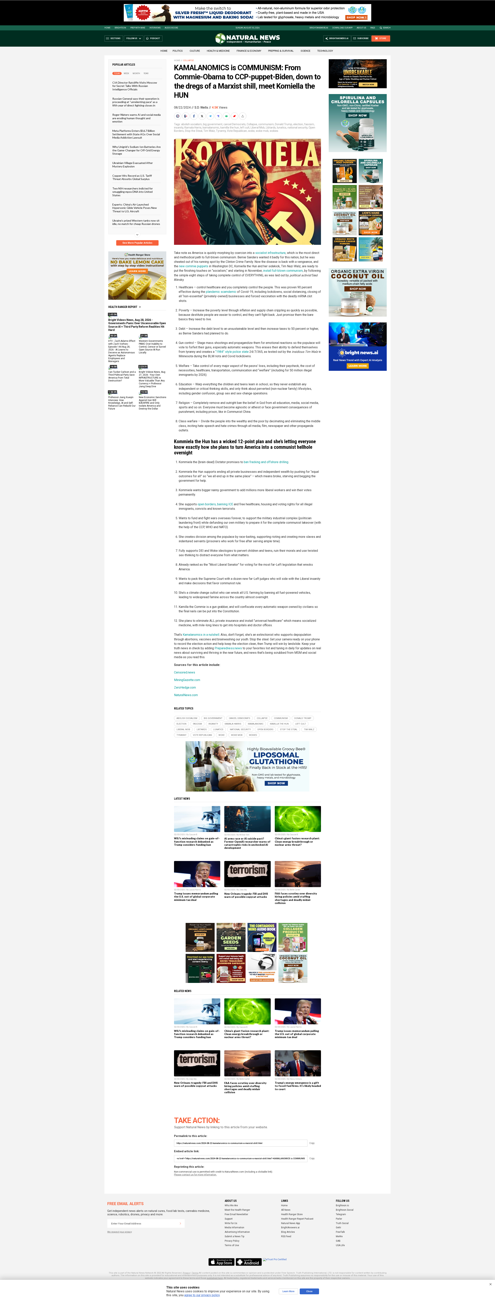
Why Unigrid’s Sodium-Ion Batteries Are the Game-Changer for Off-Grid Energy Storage (136, 150)
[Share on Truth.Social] (219, 116)
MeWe (339, 1236)
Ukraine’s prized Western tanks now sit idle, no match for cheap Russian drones (136, 222)
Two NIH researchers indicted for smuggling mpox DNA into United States (132, 192)
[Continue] (180, 1223)
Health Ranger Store (292, 1214)
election (298, 124)
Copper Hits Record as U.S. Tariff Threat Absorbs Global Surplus (132, 177)
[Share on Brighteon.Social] (178, 116)
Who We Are (231, 1205)
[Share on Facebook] (194, 116)
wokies (274, 130)
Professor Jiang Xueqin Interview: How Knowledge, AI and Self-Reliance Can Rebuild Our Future (122, 403)
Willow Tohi (244, 835)
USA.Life (340, 1245)
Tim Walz (209, 130)
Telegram (341, 1214)
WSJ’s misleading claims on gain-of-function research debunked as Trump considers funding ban (197, 841)
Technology (325, 50)
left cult (244, 127)
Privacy (186, 1273)
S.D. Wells (201, 107)
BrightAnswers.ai (319, 28)
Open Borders (265, 729)
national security (297, 127)
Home (107, 28)
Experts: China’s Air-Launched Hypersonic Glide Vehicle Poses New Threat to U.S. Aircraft (134, 208)
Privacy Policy (232, 1241)
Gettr (338, 1227)
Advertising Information (237, 1232)
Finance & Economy (249, 50)
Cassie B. (193, 835)
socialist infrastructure (270, 253)
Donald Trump (283, 124)
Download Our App (342, 28)
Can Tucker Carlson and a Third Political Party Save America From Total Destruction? (122, 376)
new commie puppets (193, 266)
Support (229, 1218)
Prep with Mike (137, 28)
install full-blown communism (283, 270)
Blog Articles (288, 1232)
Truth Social (342, 1223)
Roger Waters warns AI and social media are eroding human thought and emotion (136, 118)
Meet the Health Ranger (237, 1210)
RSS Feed (286, 1236)
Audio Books (171, 28)
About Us (361, 28)
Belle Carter (295, 890)
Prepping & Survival (281, 50)
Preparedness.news (228, 648)
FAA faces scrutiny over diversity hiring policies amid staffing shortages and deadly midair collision (296, 898)
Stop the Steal (193, 130)
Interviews (154, 28)
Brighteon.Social (344, 1210)
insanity (178, 127)
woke (251, 130)
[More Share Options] (243, 116)
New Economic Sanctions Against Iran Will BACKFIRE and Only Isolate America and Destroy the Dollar (152, 403)
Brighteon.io (342, 1205)
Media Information (234, 1227)
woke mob (262, 130)
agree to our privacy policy (202, 1295)
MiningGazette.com (187, 680)
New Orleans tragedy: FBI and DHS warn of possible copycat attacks (246, 895)
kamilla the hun (229, 127)
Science (305, 50)
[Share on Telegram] (211, 116)
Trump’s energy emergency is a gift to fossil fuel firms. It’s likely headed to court (298, 1086)
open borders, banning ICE (215, 504)
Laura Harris (195, 890)
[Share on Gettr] (235, 116)
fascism (309, 124)
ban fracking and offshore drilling (266, 462)
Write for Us (231, 1223)
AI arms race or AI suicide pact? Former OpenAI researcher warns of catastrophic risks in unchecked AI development (247, 843)
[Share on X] (202, 116)
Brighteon (120, 28)
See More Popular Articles (137, 243)
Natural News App (290, 1223)
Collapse (188, 60)
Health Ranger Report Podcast (297, 1218)
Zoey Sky (243, 890)
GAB (338, 1241)
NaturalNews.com (186, 695)
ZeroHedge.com (185, 687)
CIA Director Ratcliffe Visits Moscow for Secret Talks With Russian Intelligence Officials (134, 86)
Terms (195, 1273)
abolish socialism (191, 124)
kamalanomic (211, 127)
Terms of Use (232, 1245)
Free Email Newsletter (236, 1214)
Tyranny (221, 130)
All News (285, 1210)
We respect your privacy (119, 1232)
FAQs (372, 28)
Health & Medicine (218, 50)
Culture (195, 50)
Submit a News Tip (234, 1236)
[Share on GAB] (227, 116)
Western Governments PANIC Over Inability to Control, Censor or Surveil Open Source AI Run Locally (152, 347)
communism (266, 124)
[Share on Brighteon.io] (186, 116)
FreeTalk (340, 1232)
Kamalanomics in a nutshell (201, 635)
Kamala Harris (192, 127)
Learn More (288, 1291)
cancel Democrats (235, 124)
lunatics (281, 127)
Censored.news (184, 672)
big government (212, 124)
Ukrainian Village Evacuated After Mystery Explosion (132, 164)
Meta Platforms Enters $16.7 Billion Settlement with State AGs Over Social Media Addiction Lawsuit (136, 134)
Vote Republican (237, 130)
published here (215, 1278)
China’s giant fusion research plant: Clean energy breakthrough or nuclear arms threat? (297, 841)
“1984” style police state (232, 352)
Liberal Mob (258, 127)
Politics (178, 50)
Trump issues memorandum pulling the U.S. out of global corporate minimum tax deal (196, 896)
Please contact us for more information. (195, 1174)
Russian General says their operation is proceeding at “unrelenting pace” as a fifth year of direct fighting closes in (135, 102)
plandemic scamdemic (221, 292)
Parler (339, 1218)
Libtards (271, 127)
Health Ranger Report (122, 306)
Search (387, 28)
